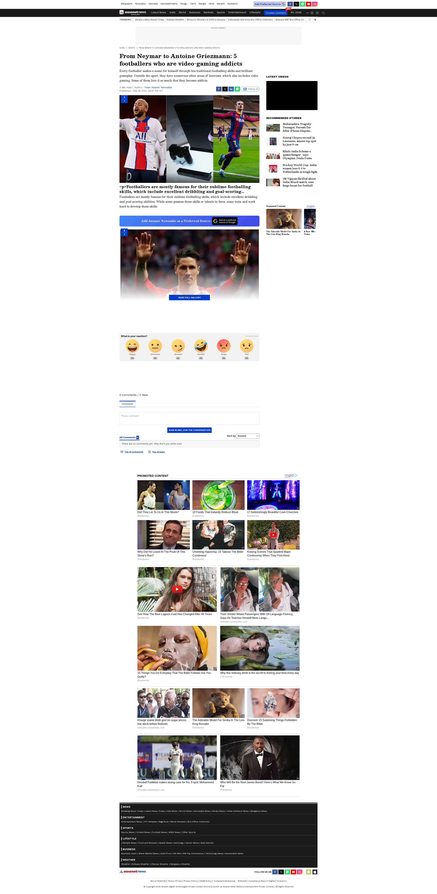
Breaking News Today (132, 811)
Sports (221, 12)
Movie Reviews (178, 822)
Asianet (132, 871)
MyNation (233, 3)
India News (171, 811)
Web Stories (207, 843)
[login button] (313, 13)
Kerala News (218, 811)
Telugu (183, 3)
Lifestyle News (129, 843)
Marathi (221, 3)
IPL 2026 (296, 12)
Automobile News (234, 853)
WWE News (174, 832)
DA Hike (177, 853)
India (172, 12)
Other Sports (189, 832)
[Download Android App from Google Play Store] (308, 872)
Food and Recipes (147, 843)
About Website (158, 881)
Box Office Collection (199, 822)
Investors (282, 881)
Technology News (214, 853)
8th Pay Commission (193, 853)
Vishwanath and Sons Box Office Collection (250, 19)
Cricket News (143, 832)
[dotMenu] (307, 12)
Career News (192, 843)
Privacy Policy (190, 881)
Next (315, 20)
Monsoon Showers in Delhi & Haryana (206, 19)
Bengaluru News (259, 811)
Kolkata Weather (175, 19)
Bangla (202, 3)
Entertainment (237, 12)
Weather (125, 864)
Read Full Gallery (189, 297)
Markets (208, 12)
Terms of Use (175, 881)
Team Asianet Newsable (158, 87)
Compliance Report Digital (261, 881)
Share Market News (148, 853)
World (182, 12)
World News (185, 811)
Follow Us (253, 89)
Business (194, 12)
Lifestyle (255, 12)
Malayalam (126, 3)
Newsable (140, 3)
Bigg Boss (164, 822)
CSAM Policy (205, 881)
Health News (165, 843)
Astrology (179, 843)
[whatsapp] (302, 4)
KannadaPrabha (168, 3)
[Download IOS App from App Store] (315, 872)
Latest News (158, 12)
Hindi (211, 3)
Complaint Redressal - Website (230, 881)
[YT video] (308, 4)
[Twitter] (296, 4)
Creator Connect (276, 12)
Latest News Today (154, 811)
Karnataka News (202, 811)
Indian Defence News (238, 811)
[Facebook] (290, 4)
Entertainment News (131, 822)
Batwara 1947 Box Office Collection (294, 19)
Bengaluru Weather (180, 864)
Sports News (128, 832)
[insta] (315, 4)
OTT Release (150, 822)
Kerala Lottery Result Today (149, 19)
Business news (129, 853)
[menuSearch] (323, 12)
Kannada (153, 3)
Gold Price (165, 853)
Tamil (193, 3)
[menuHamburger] (317, 12)
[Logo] (134, 13)
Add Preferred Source (268, 4)
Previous (309, 20)
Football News (159, 832)
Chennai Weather (160, 864)
